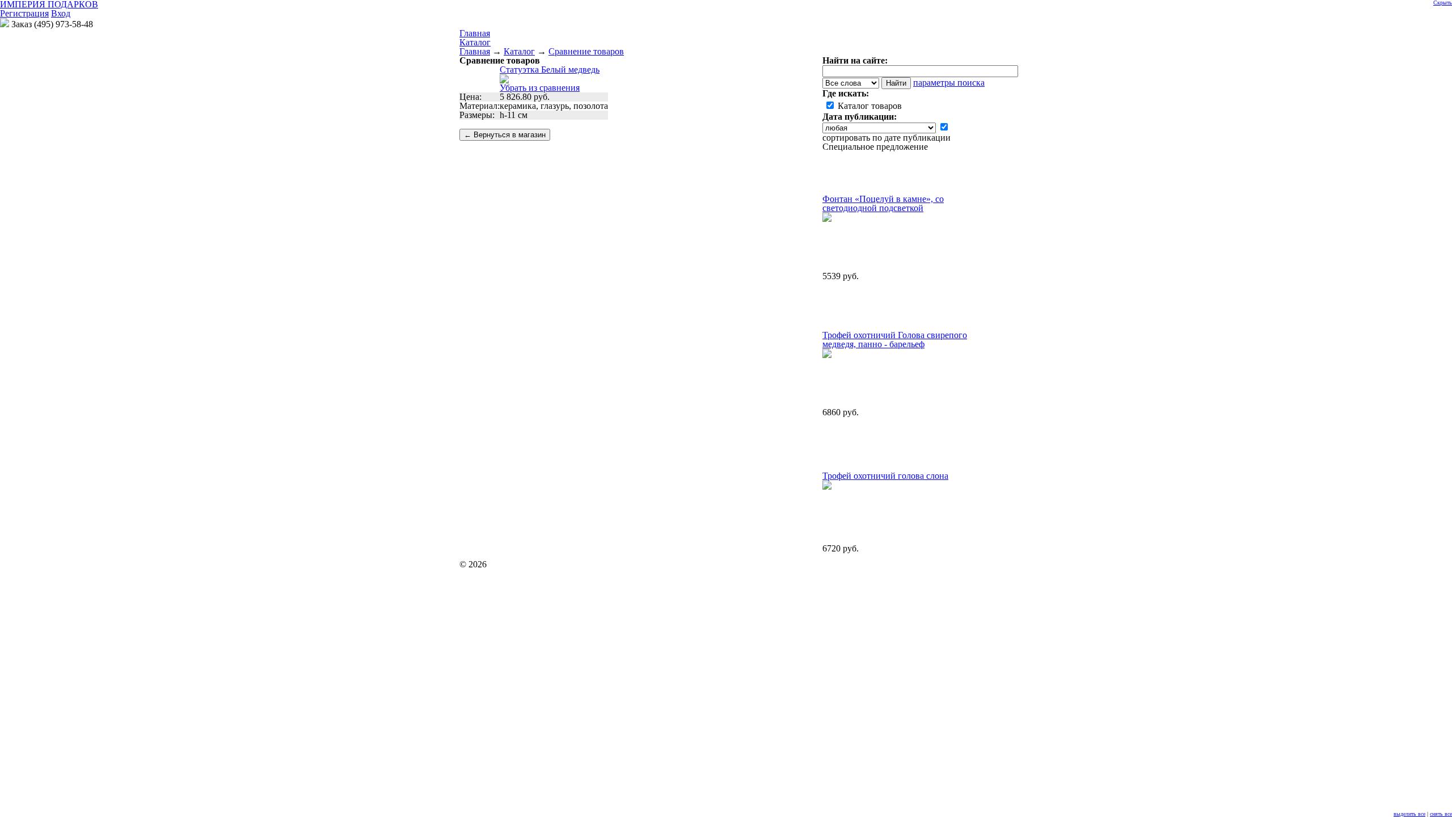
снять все (1441, 814)
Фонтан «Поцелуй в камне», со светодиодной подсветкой (883, 203)
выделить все (1409, 814)
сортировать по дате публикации (886, 137)
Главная (474, 51)
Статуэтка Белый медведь (550, 69)
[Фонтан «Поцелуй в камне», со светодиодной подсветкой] (826, 219)
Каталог (475, 42)
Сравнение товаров (586, 51)
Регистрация (24, 13)
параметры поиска (949, 82)
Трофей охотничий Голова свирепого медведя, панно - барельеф (894, 339)
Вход (60, 13)
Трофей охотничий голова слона (885, 476)
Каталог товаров (868, 106)
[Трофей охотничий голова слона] (826, 486)
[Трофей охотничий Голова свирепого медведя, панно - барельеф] (826, 355)
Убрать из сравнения (540, 87)
